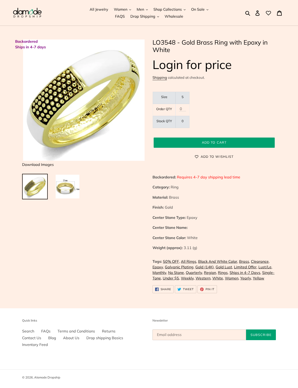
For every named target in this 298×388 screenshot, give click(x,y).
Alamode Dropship (47, 377)
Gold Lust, (224, 267)
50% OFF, (171, 261)
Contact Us (31, 337)
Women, (232, 278)
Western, (203, 278)
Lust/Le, (265, 267)
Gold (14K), (205, 267)
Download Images (38, 164)
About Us (71, 337)
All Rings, (189, 261)
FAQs (46, 331)
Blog (52, 337)
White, (218, 278)
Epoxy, (158, 267)
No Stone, (176, 272)
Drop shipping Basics (104, 337)
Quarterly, (194, 272)
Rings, (223, 272)
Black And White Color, (218, 261)
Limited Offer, (245, 267)
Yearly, (246, 278)
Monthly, (159, 272)
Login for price (192, 64)
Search (28, 331)
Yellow (258, 278)
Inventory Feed (35, 344)
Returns (108, 331)
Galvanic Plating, (179, 267)
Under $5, (171, 278)
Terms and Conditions (76, 331)
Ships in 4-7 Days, (245, 272)
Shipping (159, 77)
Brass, (244, 261)
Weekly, (188, 278)
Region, (210, 272)
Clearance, (260, 261)
